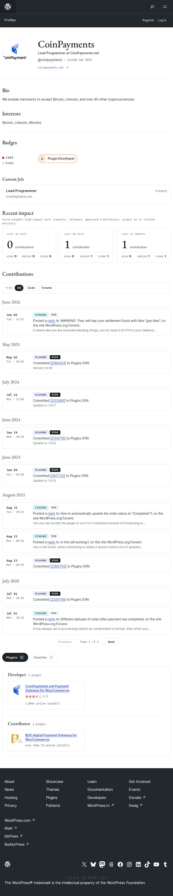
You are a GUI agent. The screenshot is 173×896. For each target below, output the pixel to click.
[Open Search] (152, 7)
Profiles (10, 20)
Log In (162, 20)
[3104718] (58, 438)
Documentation (100, 789)
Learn (92, 781)
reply (51, 320)
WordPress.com (20, 820)
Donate (137, 797)
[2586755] (58, 566)
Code (31, 287)
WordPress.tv (100, 805)
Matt (11, 828)
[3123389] (57, 400)
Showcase (54, 781)
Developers (96, 797)
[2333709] (58, 599)
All (19, 287)
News (9, 789)
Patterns (53, 805)
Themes (52, 789)
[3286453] (58, 363)
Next (111, 642)
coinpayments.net (52, 67)
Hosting (11, 797)
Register (148, 20)
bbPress (14, 836)
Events (134, 789)
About (9, 781)
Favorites (43, 657)
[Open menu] (166, 7)
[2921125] (57, 476)
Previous (64, 642)
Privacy (11, 805)
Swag (136, 805)
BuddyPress (17, 844)
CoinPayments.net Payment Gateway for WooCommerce (47, 688)
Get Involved (139, 781)
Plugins (14, 657)
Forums (47, 287)
